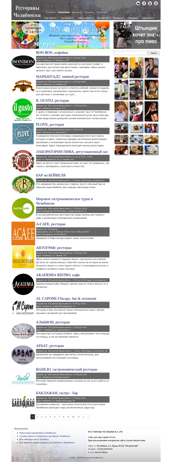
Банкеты (118, 18)
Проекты (77, 12)
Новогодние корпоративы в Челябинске (37, 432)
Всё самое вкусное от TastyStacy (34, 439)
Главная (51, 12)
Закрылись (147, 18)
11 (79, 416)
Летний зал (103, 18)
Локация (132, 18)
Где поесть (50, 18)
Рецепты (89, 12)
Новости (101, 12)
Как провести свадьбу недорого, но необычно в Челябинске (46, 442)
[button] (18, 35)
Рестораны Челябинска (27, 11)
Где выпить (67, 18)
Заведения (64, 12)
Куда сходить (85, 18)
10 (73, 416)
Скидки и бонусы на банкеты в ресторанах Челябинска (44, 436)
